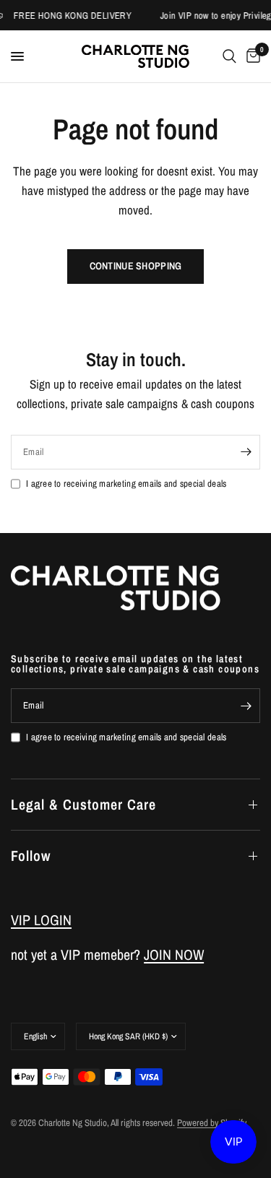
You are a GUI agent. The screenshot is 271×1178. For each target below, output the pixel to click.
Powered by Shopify (211, 1123)
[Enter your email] (245, 452)
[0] (250, 56)
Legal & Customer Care (83, 804)
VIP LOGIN (41, 920)
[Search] (229, 56)
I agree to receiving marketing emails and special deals (126, 483)
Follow (31, 855)
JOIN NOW (174, 954)
